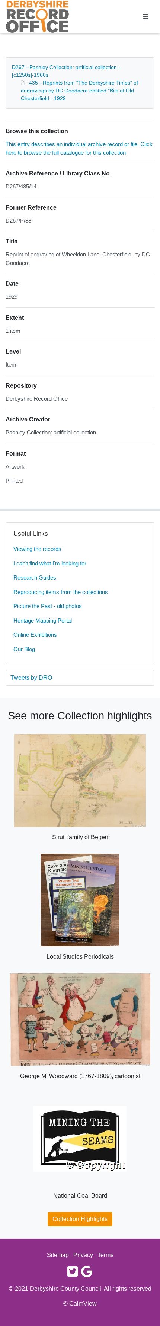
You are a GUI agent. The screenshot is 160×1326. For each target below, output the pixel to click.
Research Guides (34, 577)
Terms (105, 1255)
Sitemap (58, 1255)
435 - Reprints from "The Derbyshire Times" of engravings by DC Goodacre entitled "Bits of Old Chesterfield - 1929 (79, 90)
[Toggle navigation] (146, 17)
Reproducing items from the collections (60, 592)
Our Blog (24, 649)
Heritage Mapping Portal (42, 620)
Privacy (83, 1255)
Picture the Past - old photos (47, 606)
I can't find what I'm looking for (49, 563)
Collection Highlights (80, 1219)
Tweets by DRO (31, 678)
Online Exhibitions (35, 634)
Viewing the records (37, 549)
